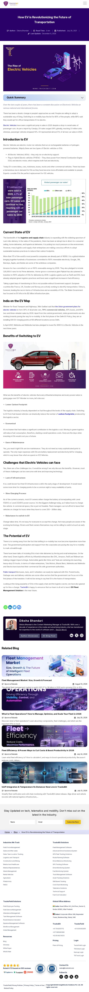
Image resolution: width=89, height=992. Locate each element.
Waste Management (10, 871)
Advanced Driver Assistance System (65, 851)
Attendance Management (11, 913)
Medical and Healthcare (11, 864)
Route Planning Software (61, 858)
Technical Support (59, 891)
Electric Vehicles (9, 125)
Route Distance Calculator (12, 920)
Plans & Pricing (58, 945)
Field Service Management (12, 910)
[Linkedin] (10, 607)
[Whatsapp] (5, 607)
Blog (4, 941)
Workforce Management (11, 927)
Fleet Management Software (62, 847)
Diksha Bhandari (23, 31)
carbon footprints (66, 414)
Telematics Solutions (60, 888)
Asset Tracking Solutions (61, 878)
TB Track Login (79, 956)
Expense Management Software (13, 923)
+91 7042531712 (58, 929)
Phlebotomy (7, 881)
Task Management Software (12, 916)
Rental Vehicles (8, 874)
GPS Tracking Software (60, 864)
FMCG (5, 885)
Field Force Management (11, 847)
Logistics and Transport (11, 858)
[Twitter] (15, 607)
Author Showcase (29, 636)
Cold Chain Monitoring (60, 885)
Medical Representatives (11, 868)
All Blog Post (49, 636)
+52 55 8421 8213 (58, 935)
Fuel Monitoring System (61, 871)
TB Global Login (79, 949)
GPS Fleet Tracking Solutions (62, 854)
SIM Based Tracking (59, 881)
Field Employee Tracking (11, 906)
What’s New (7, 951)
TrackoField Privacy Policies (13, 985)
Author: (13, 31)
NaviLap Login (78, 952)
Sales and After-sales (10, 851)
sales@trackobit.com (66, 968)
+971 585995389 (58, 932)
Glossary (6, 945)
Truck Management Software (62, 874)
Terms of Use (39, 985)
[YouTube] (76, 977)
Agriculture (6, 878)
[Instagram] (61, 977)
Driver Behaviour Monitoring (62, 861)
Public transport (9, 572)
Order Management (9, 930)
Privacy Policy (29, 985)
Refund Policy (8, 988)
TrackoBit (24, 587)
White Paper (7, 948)
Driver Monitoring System (61, 868)
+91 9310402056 (80, 929)
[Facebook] (19, 607)
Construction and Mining (11, 861)
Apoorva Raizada (11, 684)
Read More (61, 630)
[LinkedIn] (66, 977)
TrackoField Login (80, 945)
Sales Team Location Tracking (13, 854)
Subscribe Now (73, 822)
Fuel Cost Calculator (59, 895)
